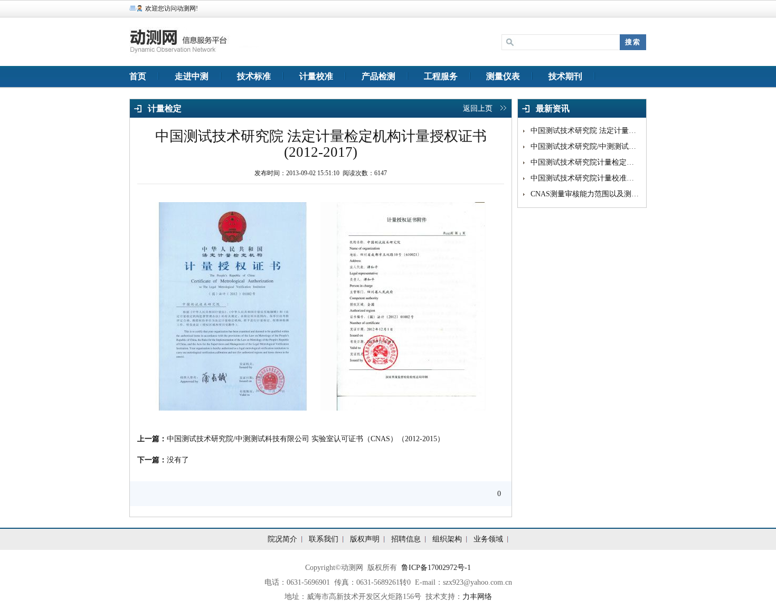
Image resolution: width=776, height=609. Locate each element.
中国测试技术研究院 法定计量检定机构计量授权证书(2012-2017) (586, 131)
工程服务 (441, 76)
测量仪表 (503, 76)
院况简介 (282, 539)
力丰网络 (477, 597)
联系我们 (323, 539)
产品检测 (378, 76)
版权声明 (365, 539)
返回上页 (478, 108)
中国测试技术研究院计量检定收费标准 (586, 162)
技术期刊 (565, 76)
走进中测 (192, 76)
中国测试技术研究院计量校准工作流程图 (586, 178)
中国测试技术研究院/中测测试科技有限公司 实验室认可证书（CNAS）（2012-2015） (305, 439)
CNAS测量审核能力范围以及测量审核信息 (586, 194)
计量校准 (316, 76)
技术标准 (254, 76)
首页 (137, 76)
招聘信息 (406, 539)
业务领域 (488, 539)
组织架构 (447, 539)
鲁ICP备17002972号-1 (436, 568)
